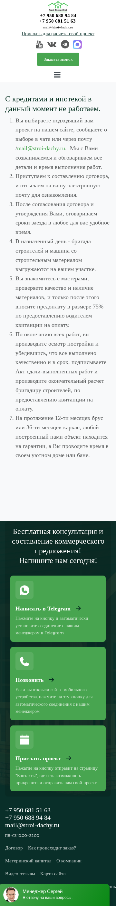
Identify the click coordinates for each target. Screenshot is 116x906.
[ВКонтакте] (51, 45)
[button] (58, 75)
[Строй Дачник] (58, 6)
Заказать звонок (58, 59)
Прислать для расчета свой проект (58, 33)
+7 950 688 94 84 (58, 15)
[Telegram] (65, 45)
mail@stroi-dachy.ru (58, 27)
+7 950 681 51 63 (57, 21)
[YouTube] (39, 45)
